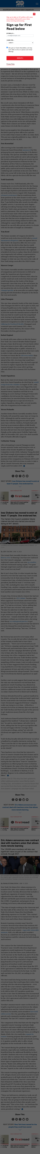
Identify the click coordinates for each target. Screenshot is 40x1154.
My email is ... (10, 33)
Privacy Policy (11, 64)
